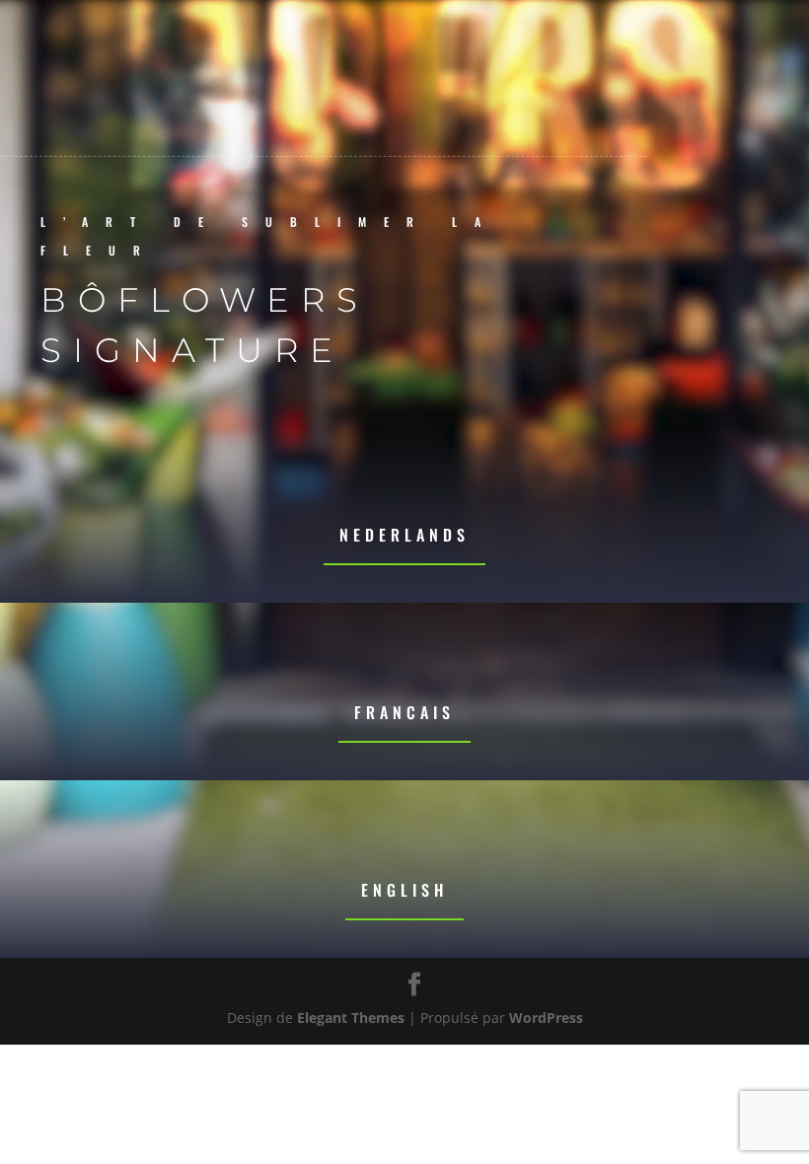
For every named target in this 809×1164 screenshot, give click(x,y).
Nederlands (404, 534)
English (404, 890)
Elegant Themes (350, 1017)
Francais (404, 712)
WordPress (546, 1017)
